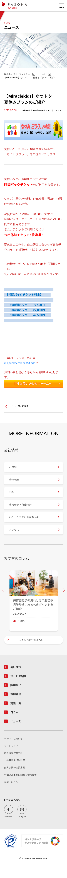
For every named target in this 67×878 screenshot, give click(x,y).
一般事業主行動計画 (14, 760)
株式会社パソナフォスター (17, 74)
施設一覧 (15, 703)
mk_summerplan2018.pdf (19, 363)
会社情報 (15, 667)
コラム (14, 712)
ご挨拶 (13, 467)
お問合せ (15, 694)
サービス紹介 (18, 676)
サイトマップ (11, 746)
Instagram (22, 816)
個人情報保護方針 (13, 753)
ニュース (41, 74)
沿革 (11, 492)
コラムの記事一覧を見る (31, 639)
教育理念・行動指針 (20, 504)
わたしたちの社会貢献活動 (24, 517)
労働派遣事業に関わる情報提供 (20, 775)
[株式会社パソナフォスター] (14, 5)
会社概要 (14, 479)
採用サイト (17, 685)
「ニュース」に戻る (19, 406)
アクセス (14, 529)
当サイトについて (13, 739)
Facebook (8, 816)
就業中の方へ (11, 782)
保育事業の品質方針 (14, 767)
